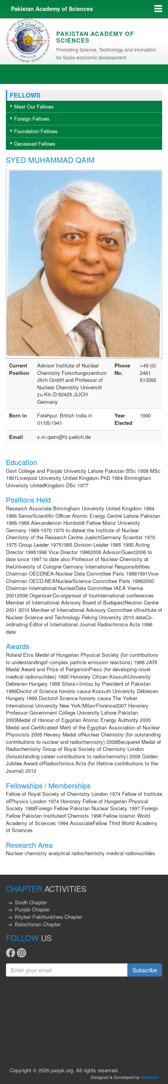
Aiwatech (149, 1077)
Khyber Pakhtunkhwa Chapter (48, 916)
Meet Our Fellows (34, 106)
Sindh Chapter (31, 902)
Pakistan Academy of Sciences (52, 8)
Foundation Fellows (36, 131)
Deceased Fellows (34, 143)
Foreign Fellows (32, 118)
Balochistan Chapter (38, 924)
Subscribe (144, 970)
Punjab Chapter (32, 909)
